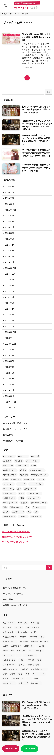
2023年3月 (10, 385)
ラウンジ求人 (8, 489)
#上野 (33, 466)
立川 (27, 507)
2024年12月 (10, 268)
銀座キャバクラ (9, 517)
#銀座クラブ (16, 479)
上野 (19, 489)
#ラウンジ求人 (22, 466)
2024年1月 (10, 326)
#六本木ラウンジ (9, 475)
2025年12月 (10, 210)
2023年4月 (10, 379)
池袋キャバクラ (16, 507)
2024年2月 (10, 320)
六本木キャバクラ (34, 493)
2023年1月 (10, 396)
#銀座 (5, 479)
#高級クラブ (29, 479)
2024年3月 (10, 315)
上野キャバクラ (30, 489)
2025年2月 (10, 256)
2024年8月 (10, 286)
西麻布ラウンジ (18, 512)
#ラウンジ (19, 461)
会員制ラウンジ (9, 493)
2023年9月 (10, 350)
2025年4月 (10, 245)
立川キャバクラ (39, 507)
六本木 (21, 493)
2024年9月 (10, 280)
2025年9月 (10, 216)
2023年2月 (10, 390)
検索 (49, 91)
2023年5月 (10, 373)
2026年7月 (10, 192)
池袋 (5, 507)
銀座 (36, 512)
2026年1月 (10, 204)
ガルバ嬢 (40, 479)
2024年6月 (10, 297)
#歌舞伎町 (24, 475)
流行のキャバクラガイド (16, 441)
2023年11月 (10, 338)
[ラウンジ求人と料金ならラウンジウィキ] (27, 6)
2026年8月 (10, 187)
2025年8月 (10, 222)
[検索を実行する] (49, 567)
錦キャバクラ (36, 517)
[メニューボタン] (48, 6)
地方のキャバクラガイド (16, 429)
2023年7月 (10, 361)
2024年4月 (10, 309)
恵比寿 (21, 498)
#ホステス (7, 461)
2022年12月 (10, 402)
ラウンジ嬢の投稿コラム (16, 423)
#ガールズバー (9, 456)
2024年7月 (10, 291)
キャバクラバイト (36, 484)
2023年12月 (10, 332)
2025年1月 (10, 262)
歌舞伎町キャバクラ (39, 503)
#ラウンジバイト (32, 461)
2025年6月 (10, 233)
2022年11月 (10, 408)
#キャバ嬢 (35, 456)
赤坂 (29, 512)
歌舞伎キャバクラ (10, 503)
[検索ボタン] (6, 6)
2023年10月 (10, 344)
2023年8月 (10, 355)
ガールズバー (8, 484)
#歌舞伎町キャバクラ (39, 475)
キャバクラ (21, 484)
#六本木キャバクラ (37, 470)
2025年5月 (10, 239)
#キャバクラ (23, 456)
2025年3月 (10, 251)
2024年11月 (10, 274)
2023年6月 (10, 367)
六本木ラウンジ (9, 498)
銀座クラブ (23, 517)
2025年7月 (10, 227)
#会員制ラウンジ (9, 470)
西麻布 (5, 512)
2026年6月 (10, 198)
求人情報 (9, 435)
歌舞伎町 (24, 503)
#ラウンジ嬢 (8, 466)
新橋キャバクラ (34, 498)
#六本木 (23, 470)
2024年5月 (10, 303)
